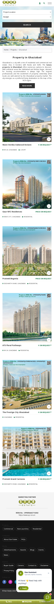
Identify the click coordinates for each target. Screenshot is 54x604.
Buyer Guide (9, 565)
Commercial (8, 529)
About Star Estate (10, 539)
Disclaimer (44, 565)
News (6, 555)
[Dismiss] (48, 573)
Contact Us (32, 565)
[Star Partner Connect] (40, 3)
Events (41, 550)
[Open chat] (47, 597)
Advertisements (10, 550)
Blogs (32, 550)
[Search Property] (44, 3)
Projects (14, 50)
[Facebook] (4, 582)
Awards (23, 550)
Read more (27, 85)
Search (27, 25)
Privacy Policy (9, 570)
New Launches (23, 529)
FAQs (23, 539)
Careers (21, 565)
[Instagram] (10, 582)
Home (6, 50)
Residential (37, 529)
